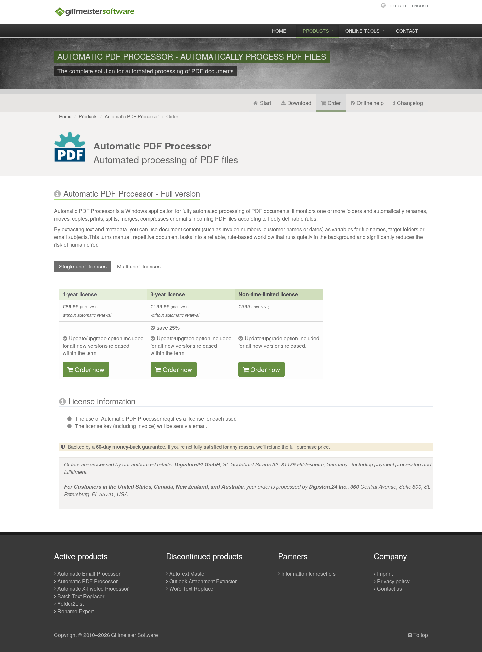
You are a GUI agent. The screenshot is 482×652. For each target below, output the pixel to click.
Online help (370, 103)
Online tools (362, 30)
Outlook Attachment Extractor (203, 581)
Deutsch (397, 5)
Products (316, 30)
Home (279, 30)
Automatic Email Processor (88, 573)
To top (420, 635)
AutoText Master (187, 573)
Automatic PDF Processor (132, 116)
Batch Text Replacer (80, 596)
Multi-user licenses (139, 266)
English (420, 5)
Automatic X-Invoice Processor (93, 588)
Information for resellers (308, 573)
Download (299, 103)
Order (334, 103)
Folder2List (70, 603)
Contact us (389, 588)
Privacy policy (393, 581)
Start (265, 103)
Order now (89, 369)
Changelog (410, 103)
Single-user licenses (83, 266)
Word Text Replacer (192, 588)
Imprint (385, 573)
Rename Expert (75, 611)
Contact (407, 30)
